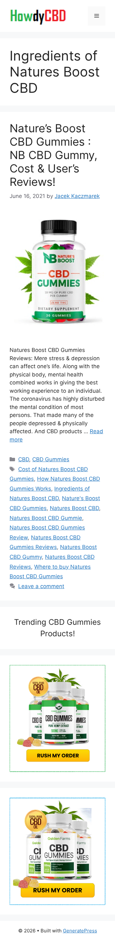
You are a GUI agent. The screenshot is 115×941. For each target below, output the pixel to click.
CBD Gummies (50, 459)
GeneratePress (80, 931)
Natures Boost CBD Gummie (46, 518)
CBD (23, 459)
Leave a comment (41, 586)
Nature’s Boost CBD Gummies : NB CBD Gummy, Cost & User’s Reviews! (53, 154)
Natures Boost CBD (74, 508)
